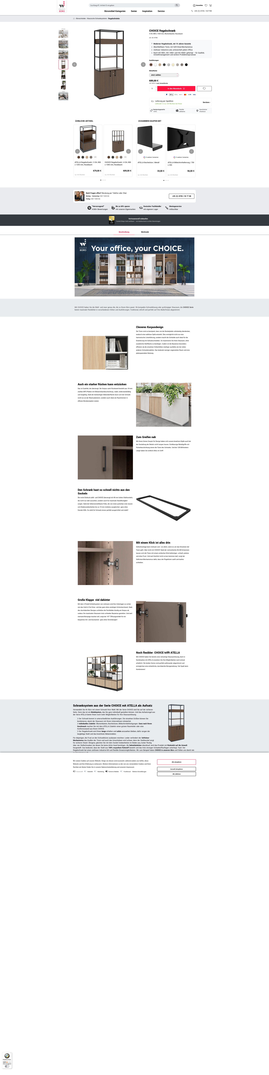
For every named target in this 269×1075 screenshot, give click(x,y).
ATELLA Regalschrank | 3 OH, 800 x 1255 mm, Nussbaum (88, 163)
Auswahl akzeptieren (176, 769)
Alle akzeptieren (176, 762)
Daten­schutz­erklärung (108, 767)
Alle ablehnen (177, 774)
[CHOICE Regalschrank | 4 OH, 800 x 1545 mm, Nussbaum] (108, 157)
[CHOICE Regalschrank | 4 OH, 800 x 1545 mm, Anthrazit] (113, 157)
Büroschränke (81, 18)
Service (161, 11)
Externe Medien (114, 772)
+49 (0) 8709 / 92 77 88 (181, 196)
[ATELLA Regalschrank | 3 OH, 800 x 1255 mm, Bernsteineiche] (87, 157)
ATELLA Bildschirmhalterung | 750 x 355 (181, 163)
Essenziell (79, 772)
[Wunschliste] (206, 5)
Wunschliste (204, 88)
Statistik (90, 772)
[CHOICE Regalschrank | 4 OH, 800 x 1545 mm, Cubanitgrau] (121, 157)
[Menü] (10, 1053)
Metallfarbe (153, 71)
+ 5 (95, 157)
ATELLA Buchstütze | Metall (148, 162)
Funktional (127, 772)
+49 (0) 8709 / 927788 (203, 11)
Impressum (130, 767)
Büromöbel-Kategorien (114, 11)
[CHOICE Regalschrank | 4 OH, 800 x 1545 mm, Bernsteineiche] (117, 157)
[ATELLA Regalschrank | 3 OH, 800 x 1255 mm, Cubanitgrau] (91, 157)
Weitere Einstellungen (139, 772)
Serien (134, 11)
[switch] (7, 1066)
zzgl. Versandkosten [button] (162, 83)
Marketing (101, 772)
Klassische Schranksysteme (97, 18)
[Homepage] (61, 6)
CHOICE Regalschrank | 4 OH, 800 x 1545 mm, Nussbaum (118, 163)
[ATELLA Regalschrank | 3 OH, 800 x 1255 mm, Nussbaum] (78, 157)
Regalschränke (114, 18)
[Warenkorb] (210, 5)
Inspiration (147, 11)
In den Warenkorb (174, 88)
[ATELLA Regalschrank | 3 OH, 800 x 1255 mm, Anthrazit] (83, 157)
